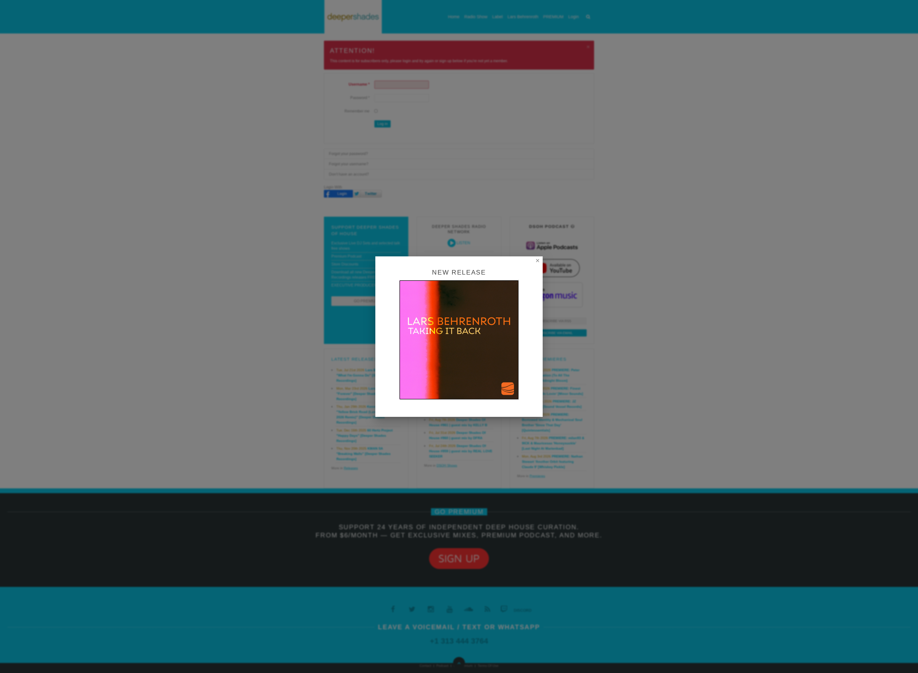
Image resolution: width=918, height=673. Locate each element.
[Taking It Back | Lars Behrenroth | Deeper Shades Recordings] (459, 339)
